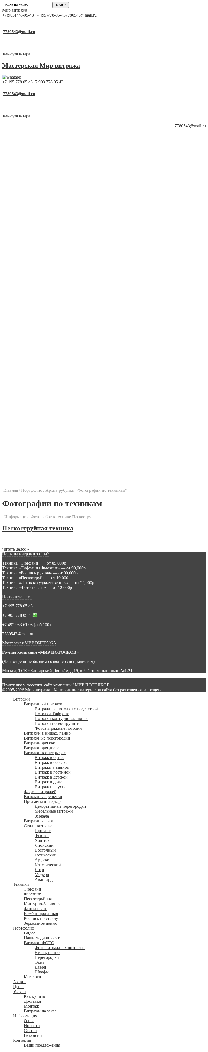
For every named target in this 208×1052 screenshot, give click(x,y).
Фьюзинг (32, 330)
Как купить (34, 432)
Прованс (43, 266)
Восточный (45, 286)
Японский (44, 281)
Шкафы (42, 408)
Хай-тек (42, 276)
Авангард (44, 315)
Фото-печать (35, 344)
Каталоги (32, 413)
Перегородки (47, 393)
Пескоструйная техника (37, 528)
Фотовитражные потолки (58, 164)
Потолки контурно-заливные (61, 154)
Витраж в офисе (49, 193)
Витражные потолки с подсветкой (66, 144)
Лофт (39, 305)
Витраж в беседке (51, 198)
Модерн (42, 310)
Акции (19, 417)
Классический (48, 300)
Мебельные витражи (54, 247)
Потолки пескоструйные (57, 159)
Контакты (22, 476)
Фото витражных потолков (60, 383)
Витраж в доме (48, 218)
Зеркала (42, 252)
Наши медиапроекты (43, 374)
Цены (18, 422)
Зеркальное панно (40, 359)
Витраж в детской (51, 213)
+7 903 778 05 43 (48, 82)
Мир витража (14, 10)
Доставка (32, 437)
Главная (10, 490)
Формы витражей (40, 227)
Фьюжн (42, 271)
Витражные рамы (40, 257)
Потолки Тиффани (52, 149)
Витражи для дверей (43, 183)
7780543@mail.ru (81, 15)
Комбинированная (41, 349)
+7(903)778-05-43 (18, 15)
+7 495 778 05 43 (17, 82)
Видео (29, 369)
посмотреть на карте (16, 54)
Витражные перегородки (47, 174)
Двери (40, 403)
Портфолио (23, 364)
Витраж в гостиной (53, 208)
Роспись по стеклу (41, 354)
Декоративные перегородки (60, 242)
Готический (45, 291)
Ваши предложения (42, 481)
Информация (25, 452)
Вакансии (33, 471)
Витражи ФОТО (39, 378)
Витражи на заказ (40, 447)
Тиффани (32, 325)
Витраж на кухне (50, 222)
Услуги (19, 427)
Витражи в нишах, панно (47, 169)
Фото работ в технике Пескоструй (62, 516)
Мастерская (41, 65)
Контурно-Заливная (42, 339)
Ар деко (42, 296)
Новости (32, 461)
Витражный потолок (43, 140)
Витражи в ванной (52, 203)
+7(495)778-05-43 (50, 15)
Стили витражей (39, 261)
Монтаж (31, 442)
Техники (21, 320)
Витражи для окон (41, 179)
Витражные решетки (43, 232)
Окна (39, 398)
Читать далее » (15, 549)
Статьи (30, 466)
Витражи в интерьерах (45, 188)
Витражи (21, 135)
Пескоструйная (38, 335)
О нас (29, 456)
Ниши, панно (47, 388)
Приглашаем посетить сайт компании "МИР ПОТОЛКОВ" (57, 685)
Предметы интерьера (43, 237)
